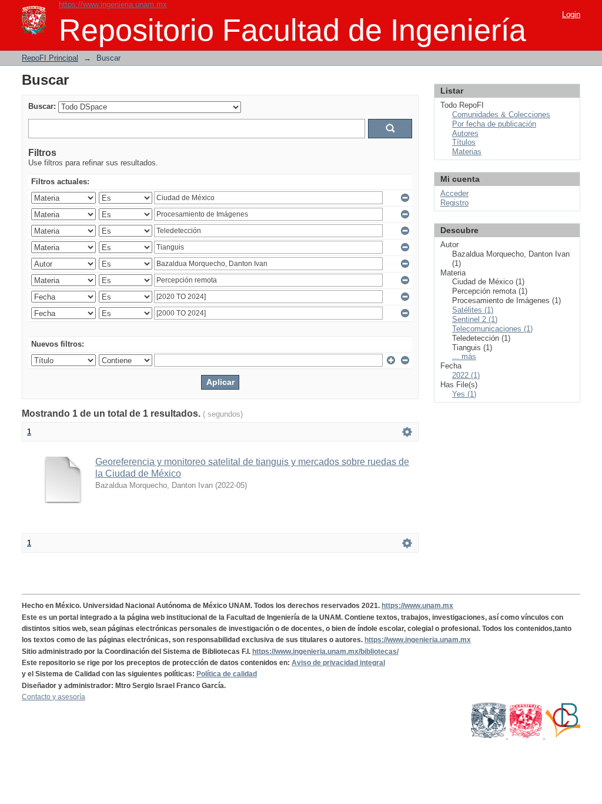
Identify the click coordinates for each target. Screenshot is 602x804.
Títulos (464, 142)
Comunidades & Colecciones (501, 114)
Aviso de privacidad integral (338, 663)
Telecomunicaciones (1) (492, 328)
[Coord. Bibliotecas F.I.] (562, 736)
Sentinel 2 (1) (474, 319)
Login (571, 14)
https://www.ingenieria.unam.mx (113, 4)
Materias (466, 151)
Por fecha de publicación (494, 123)
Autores (465, 133)
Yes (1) (464, 394)
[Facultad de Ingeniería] (526, 736)
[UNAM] (489, 736)
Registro (454, 202)
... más (464, 356)
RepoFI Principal (50, 58)
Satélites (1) (472, 309)
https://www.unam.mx (417, 606)
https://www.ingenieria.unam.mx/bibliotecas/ (325, 651)
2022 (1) (466, 375)
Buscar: (42, 106)
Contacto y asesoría (53, 697)
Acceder (454, 193)
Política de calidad (226, 674)
